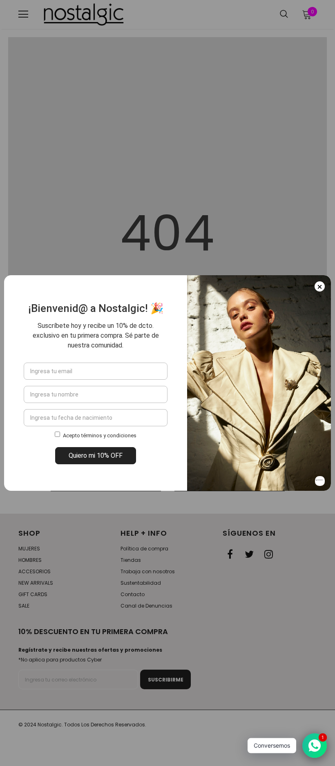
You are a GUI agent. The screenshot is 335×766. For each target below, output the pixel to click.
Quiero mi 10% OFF (96, 455)
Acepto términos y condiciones (99, 435)
